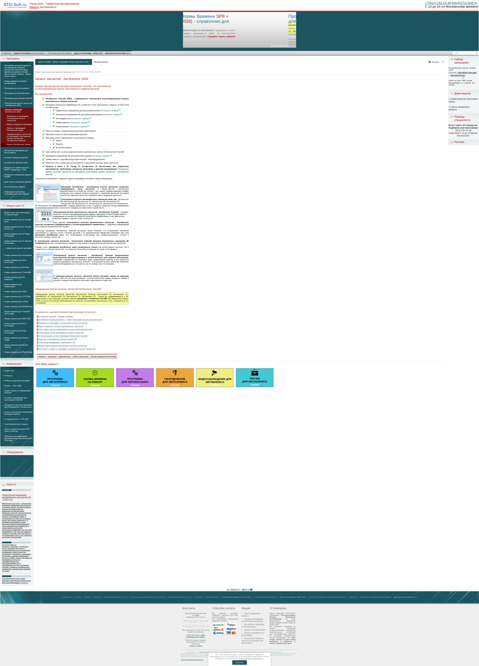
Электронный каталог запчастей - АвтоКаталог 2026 (58, 72)
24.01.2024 (5, 576)
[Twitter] (246, 589)
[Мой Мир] (251, 589)
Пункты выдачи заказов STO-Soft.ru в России (148, 597)
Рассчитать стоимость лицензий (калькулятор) (327, 597)
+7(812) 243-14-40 (438, 3)
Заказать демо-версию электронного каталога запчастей (62, 346)
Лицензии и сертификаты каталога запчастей (57, 339)
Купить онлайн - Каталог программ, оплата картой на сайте (63, 62)
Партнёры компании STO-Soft (115, 597)
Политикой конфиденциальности (251, 659)
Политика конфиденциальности (192, 660)
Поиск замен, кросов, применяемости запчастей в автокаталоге (65, 329)
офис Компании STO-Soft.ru (195, 636)
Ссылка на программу (235, 34)
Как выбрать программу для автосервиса (252, 625)
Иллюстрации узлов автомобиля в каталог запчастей (61, 333)
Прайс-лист (353, 597)
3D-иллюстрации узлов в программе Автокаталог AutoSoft (63, 336)
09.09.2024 (5, 542)
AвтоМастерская (467, 72)
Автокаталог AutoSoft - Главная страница (55, 316)
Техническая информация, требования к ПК (56, 342)
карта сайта (191, 652)
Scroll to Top (297, 662)
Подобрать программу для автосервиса (375, 597)
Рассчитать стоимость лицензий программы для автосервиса (252, 640)
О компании (6, 53)
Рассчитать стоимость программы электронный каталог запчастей (66, 349)
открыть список (195, 646)
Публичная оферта (213, 597)
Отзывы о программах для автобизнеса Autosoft (252, 620)
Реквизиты (199, 597)
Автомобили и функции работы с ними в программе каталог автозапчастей (70, 320)
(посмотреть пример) (109, 110)
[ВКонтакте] (243, 589)
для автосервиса (29, 53)
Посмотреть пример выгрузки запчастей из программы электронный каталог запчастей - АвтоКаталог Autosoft (87, 171)
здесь (118, 53)
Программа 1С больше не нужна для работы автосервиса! (223, 19)
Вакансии (97, 597)
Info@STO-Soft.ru (464, 3)
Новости (11, 484)
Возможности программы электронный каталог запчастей (62, 323)
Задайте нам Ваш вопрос (255, 630)
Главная (37, 72)
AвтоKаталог (458, 75)
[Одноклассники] (248, 589)
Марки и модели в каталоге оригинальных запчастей (60, 326)
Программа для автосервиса (60, 53)
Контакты (77, 597)
